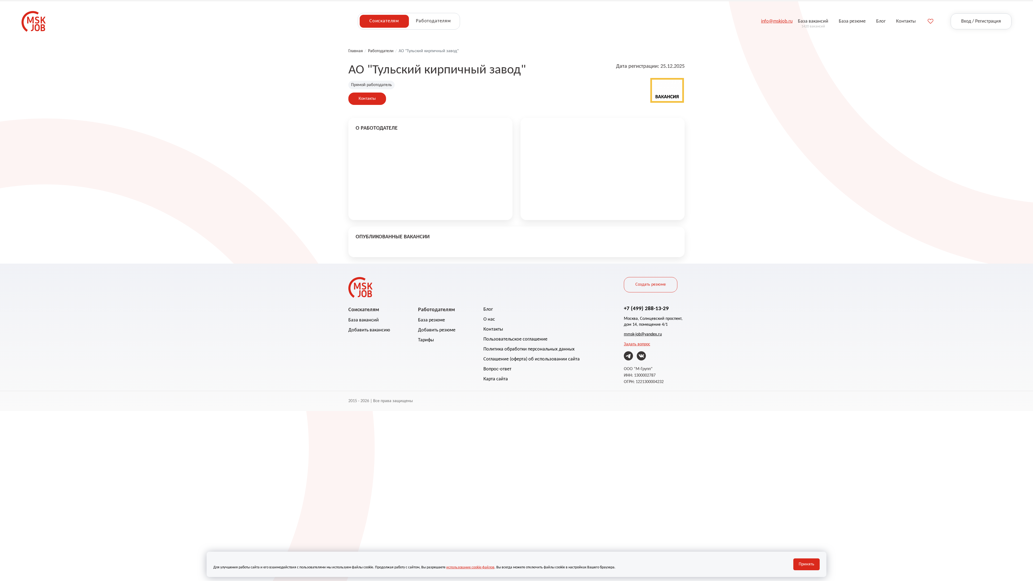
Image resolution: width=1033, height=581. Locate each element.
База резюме (431, 320)
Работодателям (433, 21)
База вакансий (363, 320)
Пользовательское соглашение (515, 339)
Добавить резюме (436, 330)
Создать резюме (650, 284)
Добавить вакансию (369, 330)
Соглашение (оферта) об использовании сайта (531, 359)
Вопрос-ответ (497, 369)
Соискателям (384, 21)
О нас (489, 319)
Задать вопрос (637, 344)
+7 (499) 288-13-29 (646, 308)
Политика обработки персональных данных (529, 349)
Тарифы (426, 340)
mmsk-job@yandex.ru (643, 334)
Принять (806, 564)
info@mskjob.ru (777, 21)
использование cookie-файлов (470, 567)
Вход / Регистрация (981, 21)
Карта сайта (495, 379)
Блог (488, 309)
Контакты (367, 99)
